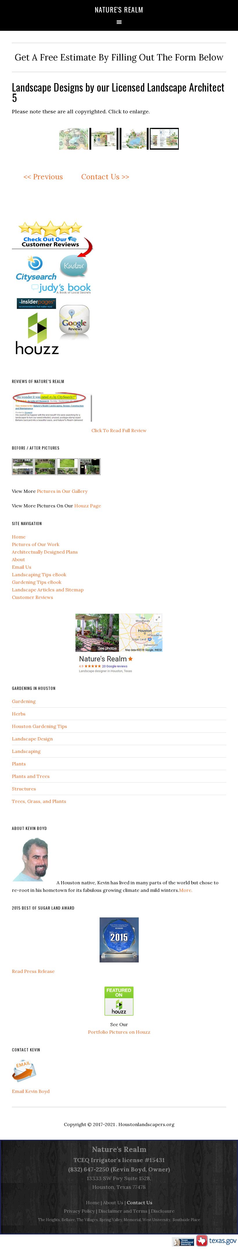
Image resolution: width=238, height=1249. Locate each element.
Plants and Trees (31, 776)
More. (185, 890)
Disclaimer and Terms (122, 1211)
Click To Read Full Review (119, 430)
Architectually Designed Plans (45, 552)
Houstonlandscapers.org (146, 1124)
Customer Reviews (32, 597)
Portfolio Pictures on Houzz (119, 1032)
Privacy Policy (79, 1211)
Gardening (24, 701)
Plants (19, 764)
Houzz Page (87, 506)
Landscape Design (32, 739)
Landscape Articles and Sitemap (48, 590)
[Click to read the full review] (53, 423)
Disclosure (162, 1211)
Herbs (19, 714)
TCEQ (81, 1160)
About (18, 559)
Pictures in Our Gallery (62, 491)
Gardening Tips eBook (36, 582)
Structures (24, 789)
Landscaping (26, 751)
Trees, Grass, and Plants (39, 801)
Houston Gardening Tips (39, 726)
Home (19, 537)
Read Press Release (33, 971)
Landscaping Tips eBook (39, 574)
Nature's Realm (119, 9)
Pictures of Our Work (35, 544)
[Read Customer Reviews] (52, 363)
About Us (113, 1202)
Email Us (21, 567)
